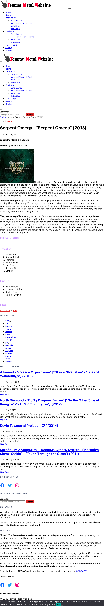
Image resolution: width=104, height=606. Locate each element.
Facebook (5, 310)
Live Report (11, 45)
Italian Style (15, 29)
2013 (7, 321)
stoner (8, 356)
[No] (62, 605)
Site (15, 310)
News (8, 15)
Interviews (10, 17)
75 (6, 323)
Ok (58, 604)
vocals (8, 361)
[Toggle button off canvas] (69, 8)
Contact (9, 50)
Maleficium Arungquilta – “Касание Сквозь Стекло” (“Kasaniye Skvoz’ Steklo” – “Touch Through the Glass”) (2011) (49, 452)
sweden (9, 359)
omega (8, 340)
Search (30, 114)
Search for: (4, 112)
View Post (4, 394)
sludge (8, 353)
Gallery (8, 47)
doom (8, 329)
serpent (9, 350)
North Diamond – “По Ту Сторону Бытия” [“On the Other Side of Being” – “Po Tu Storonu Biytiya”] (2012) (49, 402)
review (8, 348)
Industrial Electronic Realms (22, 23)
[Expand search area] (1, 61)
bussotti (9, 326)
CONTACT (81, 571)
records (9, 345)
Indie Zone (15, 26)
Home (8, 12)
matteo (8, 331)
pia (6, 342)
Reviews (9, 31)
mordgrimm (11, 337)
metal (8, 334)
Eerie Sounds (16, 20)
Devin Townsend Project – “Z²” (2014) (29, 426)
